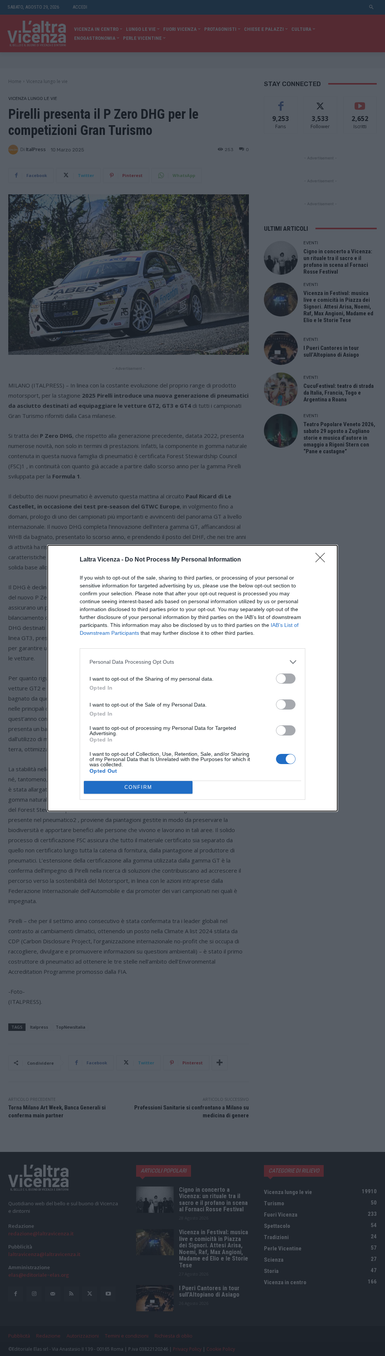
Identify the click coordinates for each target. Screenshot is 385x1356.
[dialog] (192, 678)
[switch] (286, 678)
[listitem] (192, 662)
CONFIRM (138, 787)
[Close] (322, 560)
